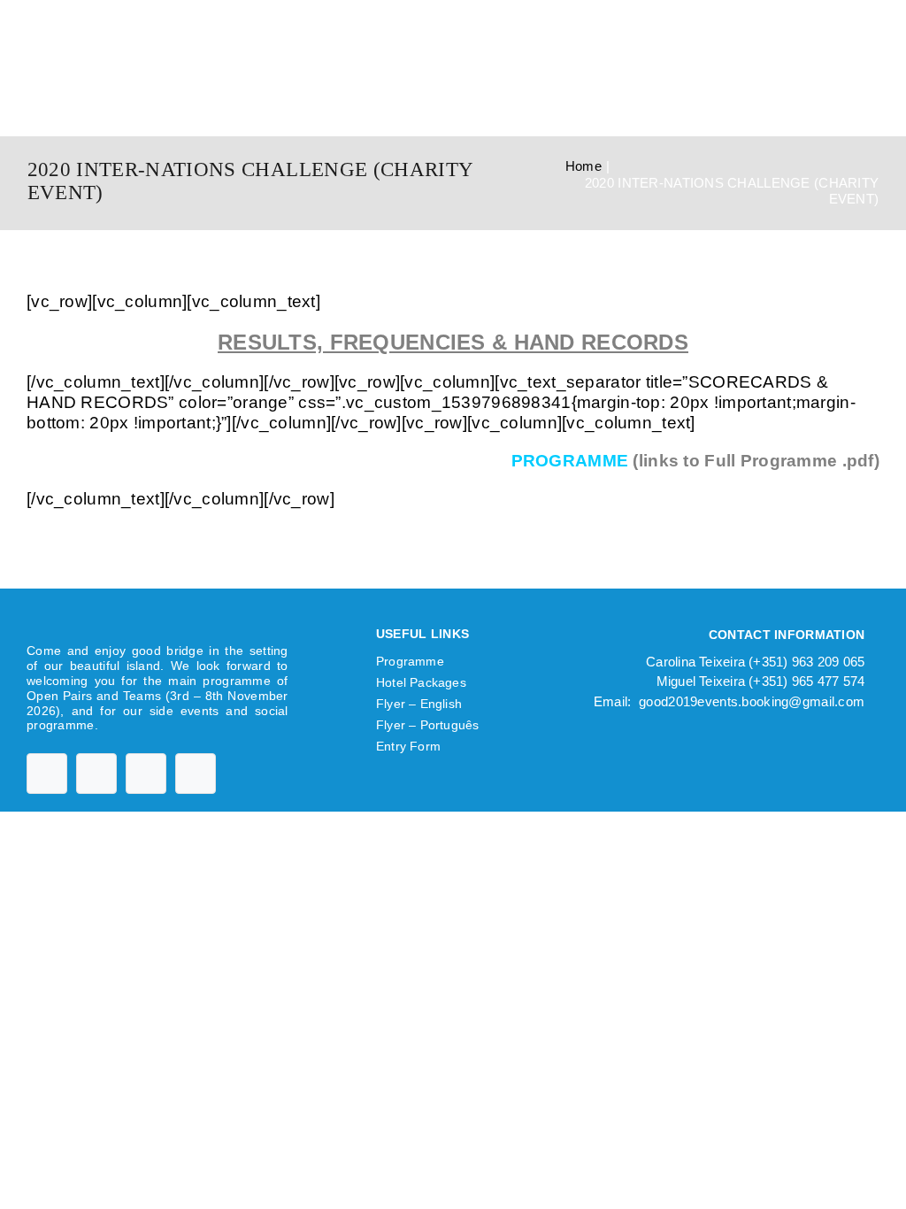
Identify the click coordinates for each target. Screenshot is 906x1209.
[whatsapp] (195, 773)
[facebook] (47, 773)
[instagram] (146, 773)
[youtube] (96, 773)
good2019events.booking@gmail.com (751, 701)
